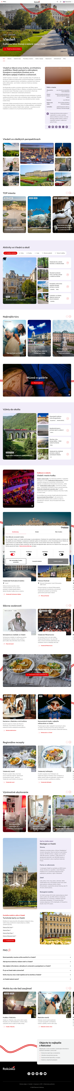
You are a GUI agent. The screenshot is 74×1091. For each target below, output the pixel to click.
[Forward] (70, 193)
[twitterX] (63, 127)
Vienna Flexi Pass (8, 933)
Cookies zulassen (58, 561)
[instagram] (49, 127)
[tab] (10, 253)
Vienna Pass (6, 930)
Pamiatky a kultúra (28, 58)
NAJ (4, 58)
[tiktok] (60, 127)
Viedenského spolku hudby (47, 485)
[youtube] (67, 127)
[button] (68, 2)
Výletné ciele (17, 58)
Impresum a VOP (38, 1084)
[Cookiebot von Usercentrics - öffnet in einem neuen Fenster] (62, 528)
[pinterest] (56, 127)
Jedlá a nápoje (39, 58)
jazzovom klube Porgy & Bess (45, 497)
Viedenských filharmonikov (55, 480)
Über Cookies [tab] (58, 531)
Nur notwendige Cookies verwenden (16, 561)
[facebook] (53, 127)
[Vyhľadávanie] (57, 1)
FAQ (64, 58)
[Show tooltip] (72, 54)
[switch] (29, 554)
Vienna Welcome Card (9, 936)
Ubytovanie (48, 58)
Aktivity (9, 58)
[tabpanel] (37, 280)
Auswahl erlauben (37, 561)
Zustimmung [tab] (15, 531)
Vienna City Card (7, 927)
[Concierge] (60, 1)
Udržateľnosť (57, 58)
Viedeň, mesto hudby (43, 479)
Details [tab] (37, 531)
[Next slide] (67, 75)
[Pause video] (69, 159)
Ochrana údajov (23, 1084)
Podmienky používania (49, 1084)
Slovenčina (68, 1)
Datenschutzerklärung (25, 546)
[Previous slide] (48, 75)
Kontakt (30, 1084)
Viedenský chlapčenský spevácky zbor (47, 489)
